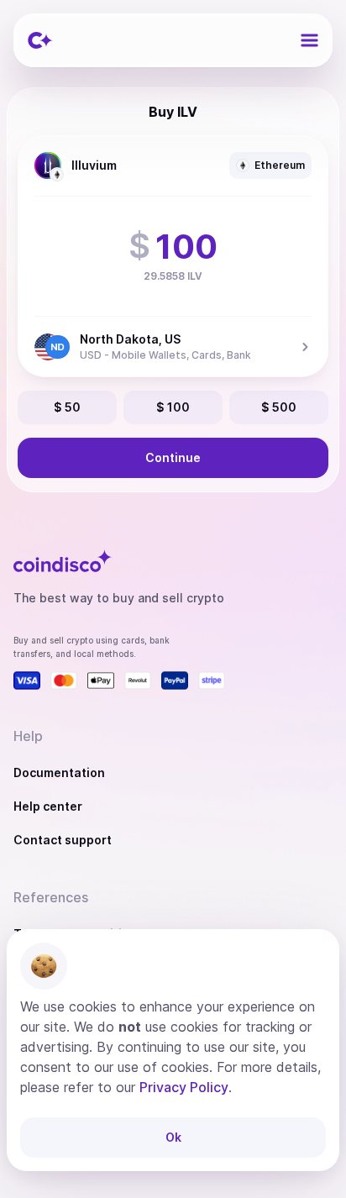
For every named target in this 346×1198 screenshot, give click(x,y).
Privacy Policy (183, 1087)
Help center (47, 806)
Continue (173, 457)
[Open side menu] (309, 40)
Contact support (62, 840)
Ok (173, 1137)
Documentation (59, 772)
